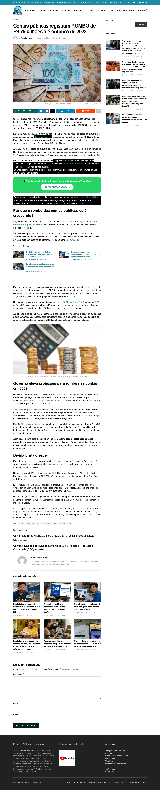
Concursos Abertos (48, 10)
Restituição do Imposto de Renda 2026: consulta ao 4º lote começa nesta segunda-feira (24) (39, 254)
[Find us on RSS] (146, 2)
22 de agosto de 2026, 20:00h (82, 259)
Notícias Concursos (27, 750)
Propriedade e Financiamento (116, 763)
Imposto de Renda (22, 599)
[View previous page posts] (55, 279)
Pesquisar (110, 20)
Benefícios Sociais (125, 10)
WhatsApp (104, 2)
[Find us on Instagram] (131, 2)
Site (60, 714)
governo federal (33, 423)
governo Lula (73, 239)
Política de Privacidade (34, 2)
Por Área (101, 10)
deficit (21, 523)
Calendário (30, 10)
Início (15, 19)
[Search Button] (147, 10)
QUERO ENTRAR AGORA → (57, 187)
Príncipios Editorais (112, 758)
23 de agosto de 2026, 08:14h (37, 259)
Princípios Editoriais (82, 2)
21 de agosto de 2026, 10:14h (37, 271)
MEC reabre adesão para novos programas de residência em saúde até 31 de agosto (134, 118)
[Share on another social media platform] (98, 111)
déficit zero (30, 523)
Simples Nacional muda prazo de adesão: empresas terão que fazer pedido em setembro (87, 644)
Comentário (18, 674)
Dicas (111, 10)
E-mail (16, 714)
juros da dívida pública (86, 197)
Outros (141, 10)
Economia (22, 19)
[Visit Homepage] (17, 10)
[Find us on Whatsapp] (128, 2)
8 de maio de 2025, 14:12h (46, 38)
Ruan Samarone (27, 38)
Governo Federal (42, 136)
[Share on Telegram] (41, 111)
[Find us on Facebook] (137, 2)
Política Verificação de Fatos (66, 2)
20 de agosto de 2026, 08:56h (55, 649)
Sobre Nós (16, 2)
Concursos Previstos (72, 10)
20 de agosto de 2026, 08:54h (85, 649)
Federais (90, 10)
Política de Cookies (49, 2)
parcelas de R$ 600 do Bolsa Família (68, 301)
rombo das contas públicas (62, 523)
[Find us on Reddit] (140, 2)
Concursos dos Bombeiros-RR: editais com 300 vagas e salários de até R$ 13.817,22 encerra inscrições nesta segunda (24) (133, 67)
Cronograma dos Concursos (115, 750)
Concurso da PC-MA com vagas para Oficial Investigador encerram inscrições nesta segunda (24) (134, 84)
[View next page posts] (59, 279)
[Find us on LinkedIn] (143, 2)
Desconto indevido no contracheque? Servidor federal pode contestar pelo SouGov (86, 254)
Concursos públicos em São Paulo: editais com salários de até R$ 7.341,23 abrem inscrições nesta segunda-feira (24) (134, 101)
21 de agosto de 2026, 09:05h (24, 652)
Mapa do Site (109, 771)
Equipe (23, 2)
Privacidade (109, 761)
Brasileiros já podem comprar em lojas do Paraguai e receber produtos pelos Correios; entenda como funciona (26, 645)
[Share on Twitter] (52, 111)
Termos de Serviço (115, 2)
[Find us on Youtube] (134, 2)
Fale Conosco (95, 2)
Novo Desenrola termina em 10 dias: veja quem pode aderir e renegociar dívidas (40, 266)
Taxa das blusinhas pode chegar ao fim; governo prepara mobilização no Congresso (57, 644)
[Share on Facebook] (46, 111)
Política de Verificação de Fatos (116, 756)
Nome (16, 703)
